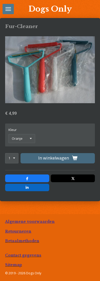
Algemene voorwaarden (30, 221)
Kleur (12, 129)
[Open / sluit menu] (8, 9)
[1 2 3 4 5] (11, 158)
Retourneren (18, 231)
